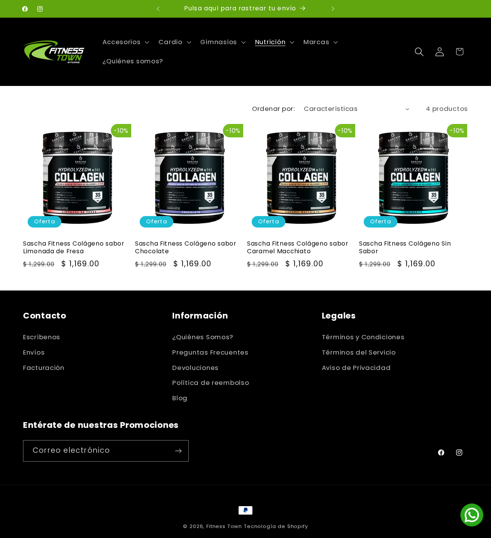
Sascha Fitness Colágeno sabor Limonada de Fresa (73, 247)
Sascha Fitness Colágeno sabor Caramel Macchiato (297, 247)
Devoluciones (195, 367)
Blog (180, 398)
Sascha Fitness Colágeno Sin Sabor (405, 247)
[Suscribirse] (178, 451)
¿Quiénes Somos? (202, 337)
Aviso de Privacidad (356, 367)
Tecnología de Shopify (276, 526)
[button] (125, 42)
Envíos (33, 352)
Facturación (43, 367)
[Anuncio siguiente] (333, 9)
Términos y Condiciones (363, 337)
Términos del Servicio (359, 352)
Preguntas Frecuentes (210, 352)
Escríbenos (41, 337)
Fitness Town (224, 526)
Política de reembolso (210, 382)
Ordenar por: (273, 108)
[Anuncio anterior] (158, 9)
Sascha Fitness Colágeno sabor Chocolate (185, 247)
